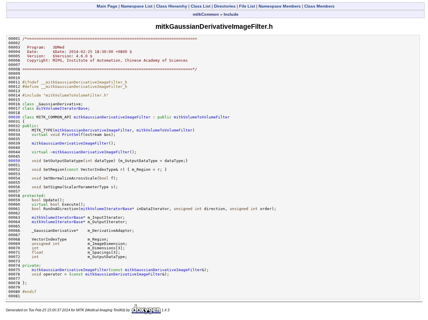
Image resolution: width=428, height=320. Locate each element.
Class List (201, 6)
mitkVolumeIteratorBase (62, 108)
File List (247, 6)
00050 (14, 161)
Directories (225, 6)
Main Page (107, 6)
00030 (14, 117)
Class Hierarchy (171, 6)
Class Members (319, 6)
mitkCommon (206, 14)
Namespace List (137, 6)
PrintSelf (72, 134)
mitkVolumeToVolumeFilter (202, 117)
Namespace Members (280, 6)
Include (231, 14)
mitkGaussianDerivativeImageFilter (112, 117)
